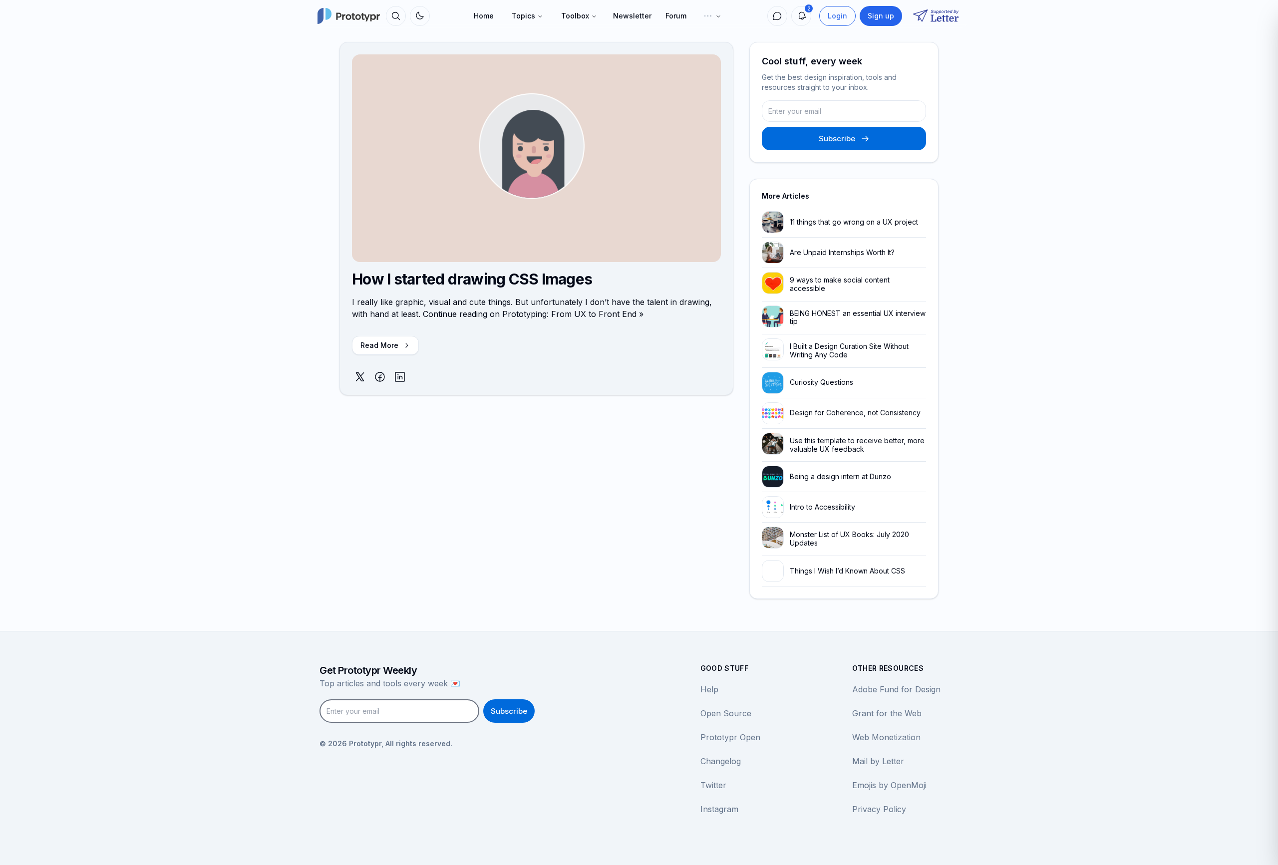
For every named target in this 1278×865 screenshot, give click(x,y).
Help (709, 689)
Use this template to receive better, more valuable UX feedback (857, 444)
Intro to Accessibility (822, 507)
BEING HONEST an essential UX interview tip (858, 317)
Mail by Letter (878, 761)
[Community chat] (777, 16)
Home (484, 15)
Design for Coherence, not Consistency (855, 412)
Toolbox (575, 15)
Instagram (719, 809)
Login (837, 15)
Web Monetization (886, 737)
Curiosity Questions (821, 382)
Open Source (725, 713)
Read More (379, 345)
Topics (523, 15)
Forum (675, 15)
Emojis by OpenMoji (889, 785)
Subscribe (837, 138)
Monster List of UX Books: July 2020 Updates (849, 538)
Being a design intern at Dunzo (840, 476)
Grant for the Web (887, 713)
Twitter (713, 785)
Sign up (881, 15)
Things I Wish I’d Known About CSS (847, 571)
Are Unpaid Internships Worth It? (842, 252)
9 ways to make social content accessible (840, 284)
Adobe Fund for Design (896, 689)
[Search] (396, 16)
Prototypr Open (730, 737)
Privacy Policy (879, 809)
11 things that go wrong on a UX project (854, 222)
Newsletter (632, 15)
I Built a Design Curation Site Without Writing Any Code (849, 350)
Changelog (720, 761)
